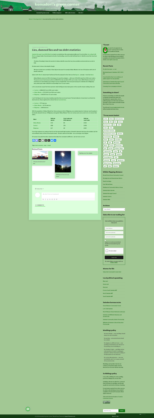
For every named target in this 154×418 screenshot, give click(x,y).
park (105, 148)
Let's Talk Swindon (108, 308)
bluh (111, 121)
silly (120, 151)
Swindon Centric (107, 196)
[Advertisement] (77, 32)
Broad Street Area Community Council (113, 175)
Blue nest (105, 281)
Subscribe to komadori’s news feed (112, 272)
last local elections (61, 99)
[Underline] (48, 199)
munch (112, 145)
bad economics (39, 145)
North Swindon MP (108, 293)
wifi (105, 166)
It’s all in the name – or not (109, 69)
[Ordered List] (52, 199)
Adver (92, 74)
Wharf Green (107, 163)
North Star (119, 145)
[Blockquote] (57, 199)
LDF (105, 142)
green (111, 139)
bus (114, 124)
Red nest (105, 287)
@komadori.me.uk (117, 107)
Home (30, 19)
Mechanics (116, 142)
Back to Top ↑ (115, 416)
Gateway (115, 136)
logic (45, 145)
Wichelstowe (116, 163)
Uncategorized (37, 19)
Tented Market (108, 157)
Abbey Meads (37, 92)
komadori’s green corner (57, 4)
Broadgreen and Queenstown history (112, 178)
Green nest (106, 284)
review (115, 151)
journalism (118, 139)
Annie (111, 119)
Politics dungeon (57, 12)
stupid (49, 145)
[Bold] (43, 199)
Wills (109, 166)
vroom (113, 160)
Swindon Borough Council (38, 54)
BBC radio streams (70, 12)
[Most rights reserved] (106, 403)
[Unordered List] (54, 199)
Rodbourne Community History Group (113, 187)
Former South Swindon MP (110, 290)
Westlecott (121, 160)
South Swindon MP (108, 296)
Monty (105, 145)
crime (110, 127)
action (105, 119)
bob (115, 121)
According (90, 54)
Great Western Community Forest (112, 305)
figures (77, 74)
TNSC (115, 157)
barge (105, 121)
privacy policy (114, 262)
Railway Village (119, 148)
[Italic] (45, 199)
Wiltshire (115, 166)
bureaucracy (107, 124)
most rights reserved (112, 59)
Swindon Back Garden (108, 190)
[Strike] (50, 199)
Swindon (119, 154)
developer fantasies (109, 130)
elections (119, 133)
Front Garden (107, 136)
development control (109, 133)
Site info (80, 12)
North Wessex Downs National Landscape (114, 311)
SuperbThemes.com (70, 416)
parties (111, 148)
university (106, 160)
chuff (119, 124)
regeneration (107, 151)
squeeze (106, 154)
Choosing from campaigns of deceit (112, 86)
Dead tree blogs (107, 181)
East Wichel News (107, 184)
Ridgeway (36, 94)
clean (105, 127)
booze (120, 121)
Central (36, 90)
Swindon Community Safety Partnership (113, 319)
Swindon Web (106, 199)
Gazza (105, 139)
